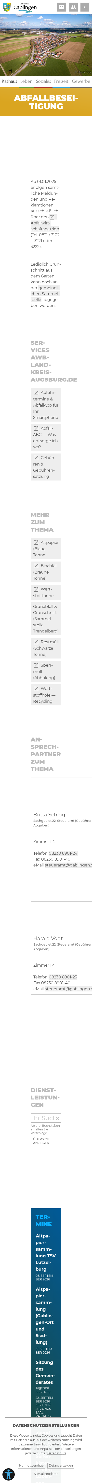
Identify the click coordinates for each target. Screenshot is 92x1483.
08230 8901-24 (63, 853)
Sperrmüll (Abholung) (44, 671)
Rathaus (9, 81)
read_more (85, 7)
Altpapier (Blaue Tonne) (46, 548)
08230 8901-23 (63, 977)
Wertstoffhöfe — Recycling (44, 694)
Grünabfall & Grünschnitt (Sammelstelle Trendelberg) (46, 618)
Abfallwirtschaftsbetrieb (45, 226)
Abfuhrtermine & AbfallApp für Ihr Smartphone (45, 405)
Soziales (43, 81)
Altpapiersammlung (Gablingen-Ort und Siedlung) (45, 1316)
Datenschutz (56, 1453)
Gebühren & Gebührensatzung (44, 467)
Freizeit (61, 81)
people (73, 7)
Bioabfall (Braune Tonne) (45, 572)
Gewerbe (81, 81)
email (62, 7)
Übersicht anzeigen (42, 1141)
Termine (44, 1220)
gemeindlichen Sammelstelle (45, 294)
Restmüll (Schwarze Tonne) (46, 648)
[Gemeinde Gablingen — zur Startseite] (25, 12)
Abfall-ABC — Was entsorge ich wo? (45, 437)
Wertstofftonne (43, 592)
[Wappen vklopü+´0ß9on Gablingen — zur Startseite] (7, 10)
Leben (26, 81)
